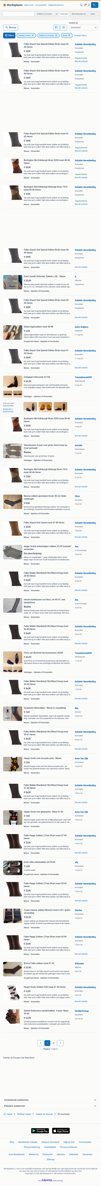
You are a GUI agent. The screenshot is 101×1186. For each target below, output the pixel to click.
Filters (11, 35)
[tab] (56, 27)
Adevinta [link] (61, 1154)
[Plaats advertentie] (94, 5)
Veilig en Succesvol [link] (50, 1142)
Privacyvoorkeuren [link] (68, 1147)
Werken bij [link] (33, 1154)
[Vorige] (40, 1043)
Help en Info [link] (69, 1142)
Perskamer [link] (47, 1154)
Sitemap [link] (50, 1159)
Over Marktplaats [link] (17, 1154)
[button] (85, 5)
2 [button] (53, 1043)
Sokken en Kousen (46, 35)
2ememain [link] (87, 1154)
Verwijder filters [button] (80, 35)
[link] (12, 5)
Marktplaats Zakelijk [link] (27, 1142)
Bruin (65, 35)
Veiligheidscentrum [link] (56, 5)
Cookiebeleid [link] (50, 1147)
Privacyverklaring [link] (32, 1147)
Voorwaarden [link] (40, 5)
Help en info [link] (29, 5)
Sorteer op (73, 23)
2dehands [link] (73, 1154)
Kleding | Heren (24, 35)
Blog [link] (12, 1142)
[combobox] (18, 14)
